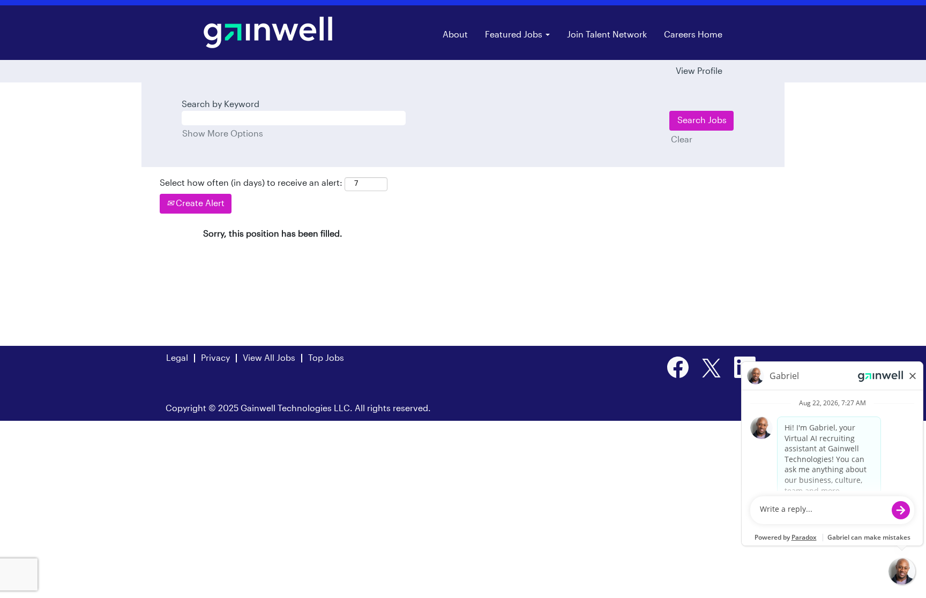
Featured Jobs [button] (514, 35)
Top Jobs (326, 358)
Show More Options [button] (222, 134)
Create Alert (199, 203)
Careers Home (693, 35)
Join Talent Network (607, 35)
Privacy (215, 358)
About (455, 35)
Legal (177, 358)
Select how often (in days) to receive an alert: (251, 183)
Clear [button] (681, 139)
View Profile (699, 71)
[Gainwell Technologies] (268, 32)
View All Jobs (269, 358)
